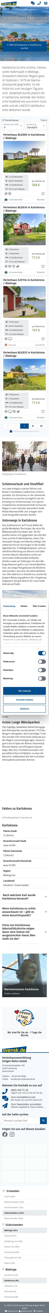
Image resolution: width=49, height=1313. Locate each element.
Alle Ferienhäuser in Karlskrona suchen (25, 46)
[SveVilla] (13, 1177)
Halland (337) (10, 1235)
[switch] (42, 661)
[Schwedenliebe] (35, 1163)
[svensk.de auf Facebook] (5, 1134)
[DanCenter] (35, 1150)
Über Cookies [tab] (39, 606)
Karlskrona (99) (11, 1280)
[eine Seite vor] (33, 426)
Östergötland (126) (12, 1257)
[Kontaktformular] (32, 3)
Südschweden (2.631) (14, 1213)
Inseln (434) (9, 1196)
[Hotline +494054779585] (39, 3)
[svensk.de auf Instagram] (12, 1134)
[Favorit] (43, 194)
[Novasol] (13, 1163)
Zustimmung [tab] (9, 606)
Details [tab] (24, 606)
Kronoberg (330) (11, 1252)
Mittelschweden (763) (14, 1202)
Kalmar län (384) (11, 1246)
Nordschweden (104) (13, 1207)
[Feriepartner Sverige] (13, 1150)
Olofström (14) (10, 1286)
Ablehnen (24, 709)
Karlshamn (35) (11, 1275)
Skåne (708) (9, 1263)
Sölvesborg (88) (11, 1297)
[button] (45, 3)
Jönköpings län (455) (13, 1241)
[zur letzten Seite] (41, 426)
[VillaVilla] (35, 1177)
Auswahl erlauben (24, 700)
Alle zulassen (24, 691)
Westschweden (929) (13, 1218)
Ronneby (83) (10, 1291)
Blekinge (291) (11, 1230)
